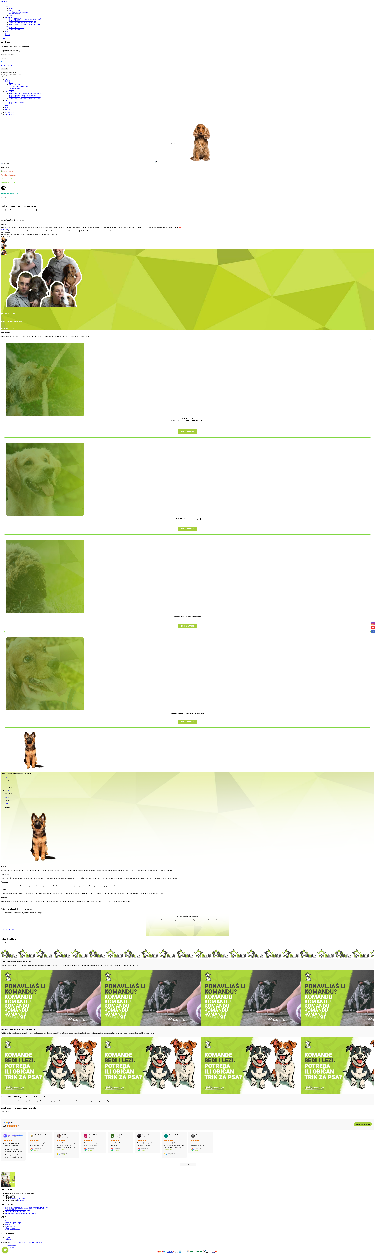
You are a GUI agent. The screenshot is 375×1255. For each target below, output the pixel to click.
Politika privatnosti (14, 10)
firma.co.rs (21, 1242)
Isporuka (11, 15)
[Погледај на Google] (32, 1136)
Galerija (7, 33)
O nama (11, 8)
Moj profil (8, 1237)
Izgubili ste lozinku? (7, 65)
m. (26, 1242)
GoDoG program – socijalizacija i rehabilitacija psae (21, 1213)
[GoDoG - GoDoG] (4, 1)
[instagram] (373, 623)
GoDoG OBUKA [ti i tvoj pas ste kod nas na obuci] (25, 19)
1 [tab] (7, 777)
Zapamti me (6, 62)
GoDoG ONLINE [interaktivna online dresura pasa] (25, 22)
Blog (6, 31)
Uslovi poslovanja (14, 14)
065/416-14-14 (9, 112)
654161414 (23, 1200)
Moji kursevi (8, 1239)
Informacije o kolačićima (20, 12)
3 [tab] (7, 790)
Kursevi (7, 1221)
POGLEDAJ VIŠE (187, 431)
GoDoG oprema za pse (16, 29)
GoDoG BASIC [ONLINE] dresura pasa (17, 1211)
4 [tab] (7, 797)
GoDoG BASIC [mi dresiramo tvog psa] (17, 1210)
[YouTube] (373, 627)
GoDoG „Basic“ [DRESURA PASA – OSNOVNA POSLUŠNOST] (26, 1208)
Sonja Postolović (6, 229)
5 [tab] (7, 804)
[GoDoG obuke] (187, 113)
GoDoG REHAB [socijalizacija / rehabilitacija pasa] (25, 24)
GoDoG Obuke (9, 17)
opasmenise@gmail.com (17, 1199)
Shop (6, 26)
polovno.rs (39, 1242)
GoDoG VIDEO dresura (16, 28)
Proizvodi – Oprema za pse (13, 1223)
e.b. (33, 1242)
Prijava (3, 38)
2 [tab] (7, 784)
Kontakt (7, 35)
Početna (7, 5)
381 (18, 1200)
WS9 (15, 1242)
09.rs (10, 1242)
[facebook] (373, 631)
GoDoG (7, 7)
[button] (5, 1250)
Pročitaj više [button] (60, 1149)
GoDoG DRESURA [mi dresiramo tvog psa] (22, 21)
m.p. (29, 1242)
